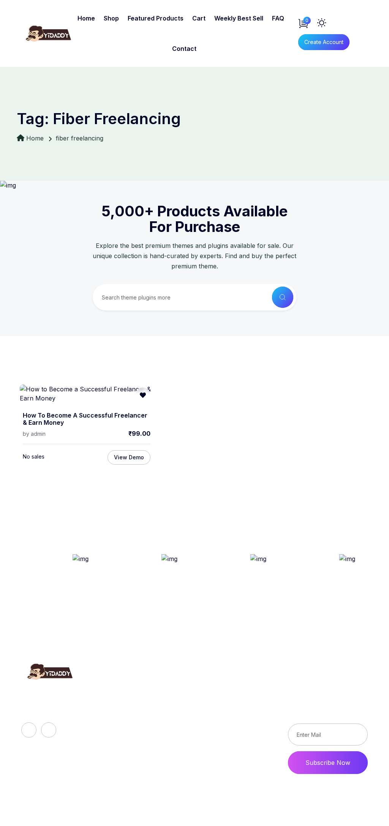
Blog (123, 713)
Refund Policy (245, 688)
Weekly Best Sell (238, 18)
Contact (184, 48)
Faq (122, 701)
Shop (111, 18)
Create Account (323, 42)
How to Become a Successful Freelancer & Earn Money (85, 419)
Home (86, 18)
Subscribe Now (327, 762)
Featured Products (155, 18)
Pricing (127, 739)
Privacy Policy (245, 713)
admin (38, 433)
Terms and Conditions (240, 731)
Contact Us (241, 748)
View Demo (129, 457)
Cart (199, 18)
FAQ (278, 18)
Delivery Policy (246, 701)
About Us (131, 688)
